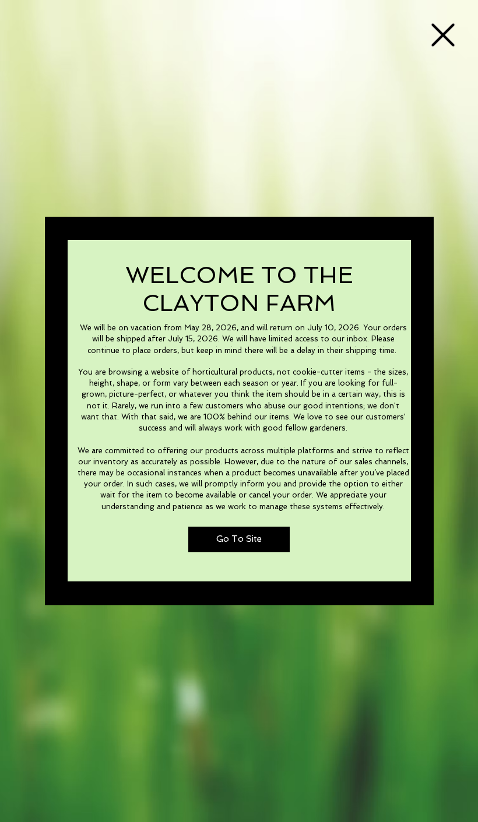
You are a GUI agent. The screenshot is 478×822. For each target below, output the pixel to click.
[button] (443, 35)
